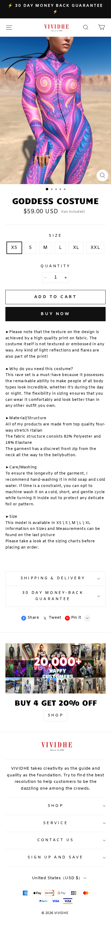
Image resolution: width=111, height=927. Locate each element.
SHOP (55, 715)
